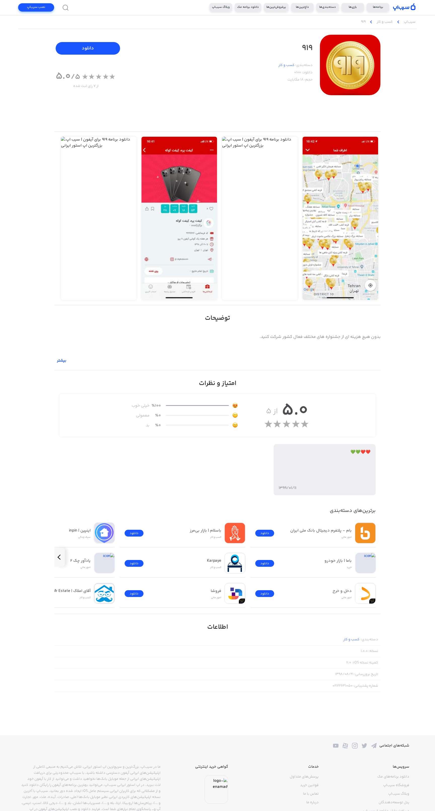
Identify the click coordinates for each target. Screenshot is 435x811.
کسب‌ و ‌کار (286, 65)
